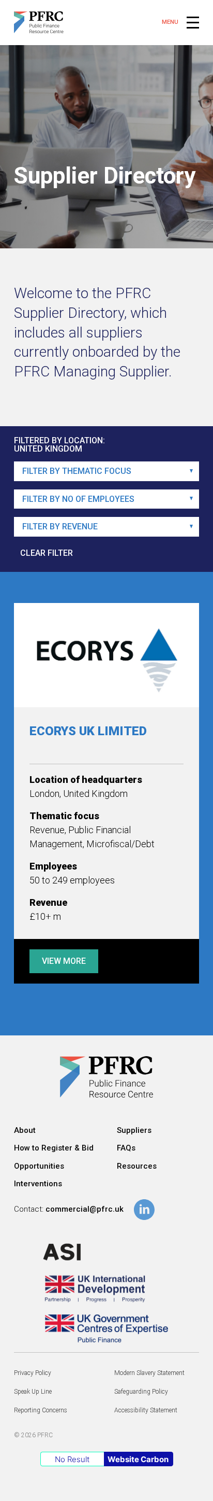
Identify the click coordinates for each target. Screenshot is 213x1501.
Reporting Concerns (40, 1410)
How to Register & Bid (54, 1148)
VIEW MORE (64, 961)
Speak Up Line (33, 1391)
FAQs (126, 1148)
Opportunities (39, 1166)
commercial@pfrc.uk (84, 1209)
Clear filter (46, 553)
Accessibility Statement (145, 1410)
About (25, 1130)
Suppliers (134, 1130)
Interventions (38, 1183)
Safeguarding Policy (141, 1391)
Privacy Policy (32, 1373)
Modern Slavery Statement (149, 1373)
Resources (137, 1166)
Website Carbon (138, 1459)
